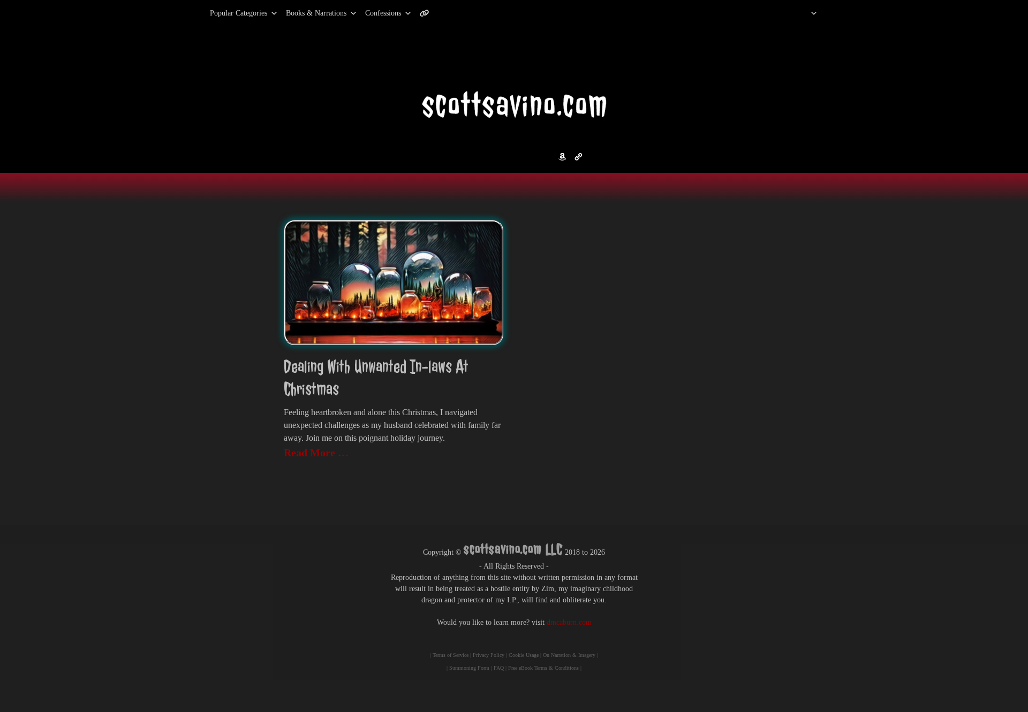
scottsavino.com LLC (513, 549)
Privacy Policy (488, 655)
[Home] (800, 13)
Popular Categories (227, 13)
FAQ (499, 668)
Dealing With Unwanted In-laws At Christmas (376, 378)
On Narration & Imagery (569, 655)
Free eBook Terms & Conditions (543, 668)
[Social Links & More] (428, 13)
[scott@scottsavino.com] (467, 13)
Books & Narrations (316, 13)
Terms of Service (450, 655)
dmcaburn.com (569, 622)
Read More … (316, 452)
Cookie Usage (524, 655)
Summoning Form (469, 668)
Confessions (383, 13)
